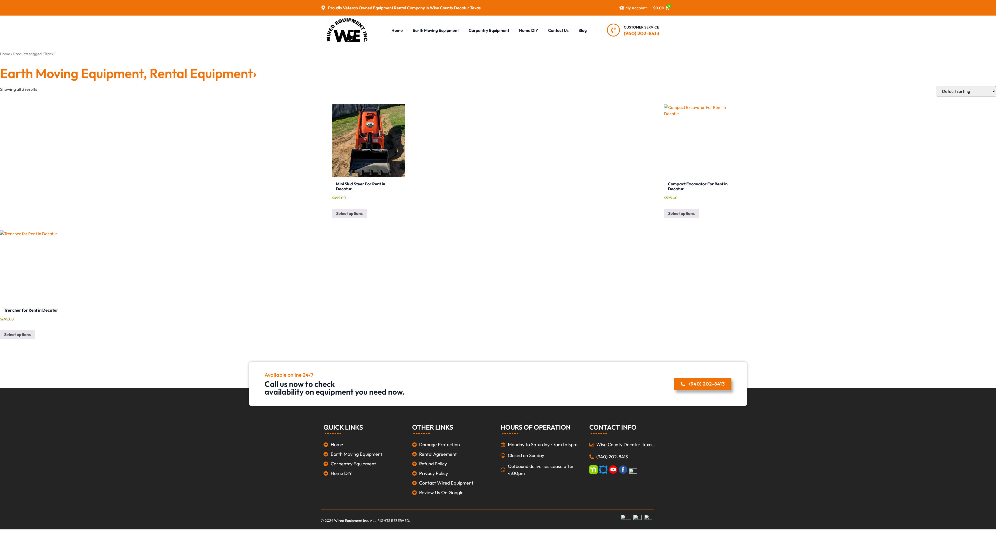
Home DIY (528, 30)
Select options (349, 213)
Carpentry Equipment (489, 30)
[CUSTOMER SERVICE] (613, 30)
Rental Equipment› (203, 73)
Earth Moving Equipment (436, 30)
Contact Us (558, 30)
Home (397, 30)
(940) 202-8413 (641, 33)
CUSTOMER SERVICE (641, 27)
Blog (582, 30)
